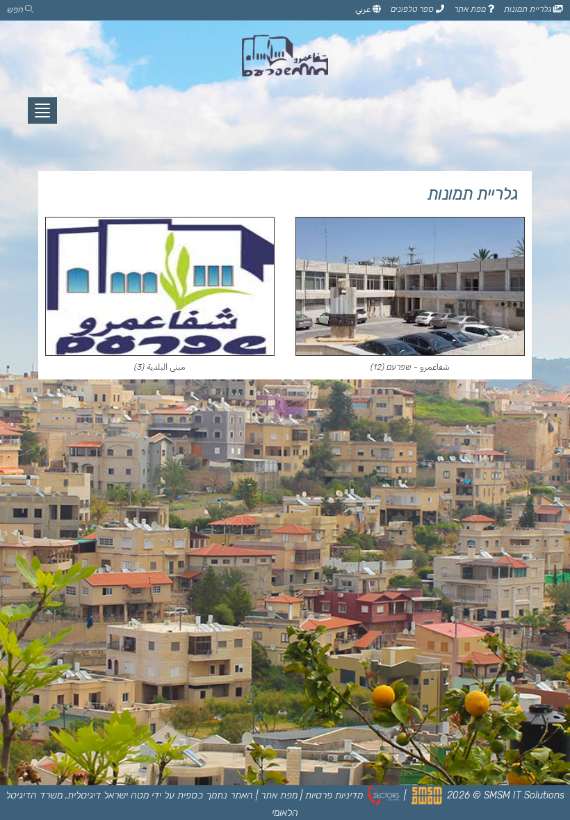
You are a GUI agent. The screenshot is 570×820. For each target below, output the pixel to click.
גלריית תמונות (528, 9)
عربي (364, 9)
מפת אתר (471, 9)
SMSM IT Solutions (524, 795)
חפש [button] (16, 10)
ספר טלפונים (413, 9)
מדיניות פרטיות (334, 795)
